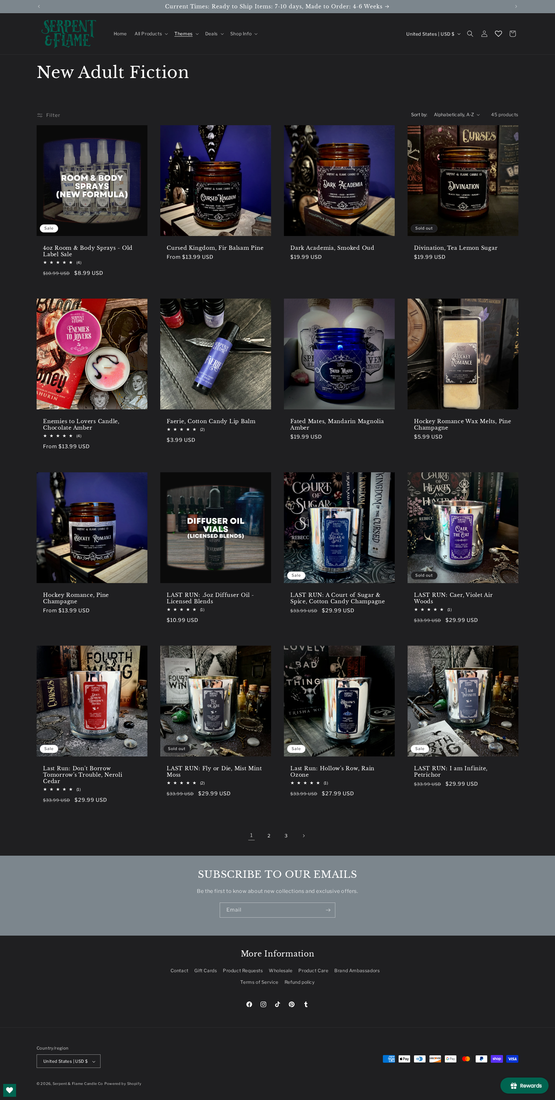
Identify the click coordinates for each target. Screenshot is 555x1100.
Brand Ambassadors (357, 970)
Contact (180, 970)
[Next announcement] (516, 6)
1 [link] (251, 835)
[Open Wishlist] (498, 34)
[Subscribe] (328, 910)
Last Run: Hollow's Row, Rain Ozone (332, 771)
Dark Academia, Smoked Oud (332, 248)
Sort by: (419, 114)
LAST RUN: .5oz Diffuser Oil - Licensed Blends (210, 598)
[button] (151, 33)
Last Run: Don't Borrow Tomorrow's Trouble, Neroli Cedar (82, 774)
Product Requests (243, 970)
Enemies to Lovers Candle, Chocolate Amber (81, 424)
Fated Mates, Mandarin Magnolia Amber (337, 424)
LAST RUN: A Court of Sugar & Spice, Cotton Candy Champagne (337, 598)
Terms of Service (259, 982)
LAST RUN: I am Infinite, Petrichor (451, 771)
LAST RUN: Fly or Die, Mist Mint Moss (214, 771)
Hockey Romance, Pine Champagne (76, 598)
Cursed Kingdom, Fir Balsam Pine (215, 248)
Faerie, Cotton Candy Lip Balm (211, 421)
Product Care (313, 970)
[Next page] (303, 836)
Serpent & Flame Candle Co (78, 1084)
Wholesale (280, 970)
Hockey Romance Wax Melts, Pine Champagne (462, 424)
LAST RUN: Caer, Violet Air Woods (453, 598)
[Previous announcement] (39, 6)
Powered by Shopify (123, 1084)
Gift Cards (205, 970)
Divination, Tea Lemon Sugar (456, 248)
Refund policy (300, 982)
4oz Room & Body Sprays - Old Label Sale (88, 251)
